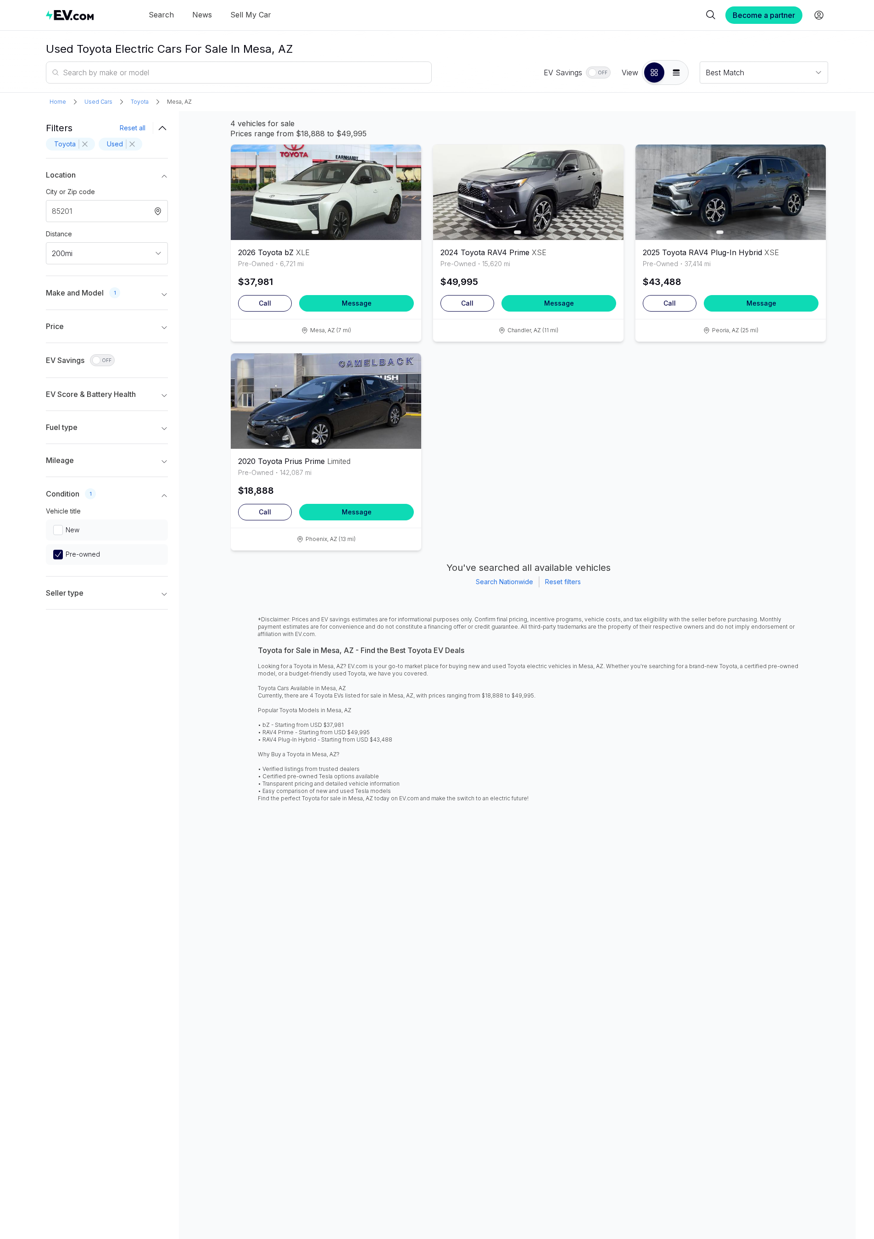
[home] (70, 15)
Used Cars (98, 101)
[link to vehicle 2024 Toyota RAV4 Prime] (528, 192)
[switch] (598, 72)
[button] (654, 72)
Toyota (140, 101)
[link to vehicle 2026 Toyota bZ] (326, 192)
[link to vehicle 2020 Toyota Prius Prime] (326, 401)
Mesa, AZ (179, 101)
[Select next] (406, 187)
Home (58, 101)
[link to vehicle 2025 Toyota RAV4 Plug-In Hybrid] (730, 192)
